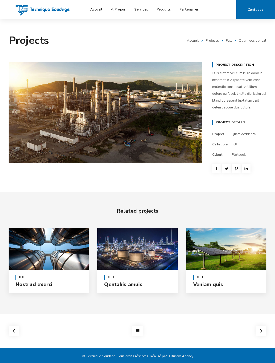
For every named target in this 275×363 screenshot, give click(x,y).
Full (229, 40)
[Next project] (261, 331)
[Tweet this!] (226, 168)
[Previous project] (14, 331)
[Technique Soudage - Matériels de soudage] (42, 9)
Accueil (193, 40)
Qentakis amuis (123, 284)
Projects (212, 40)
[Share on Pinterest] (236, 168)
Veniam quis (208, 284)
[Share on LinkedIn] (246, 168)
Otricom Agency (181, 356)
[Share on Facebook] (216, 168)
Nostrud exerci (34, 284)
